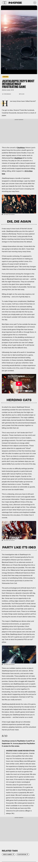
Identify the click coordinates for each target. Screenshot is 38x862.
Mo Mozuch (8, 94)
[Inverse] (15, 3)
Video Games (7, 854)
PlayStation (21, 854)
